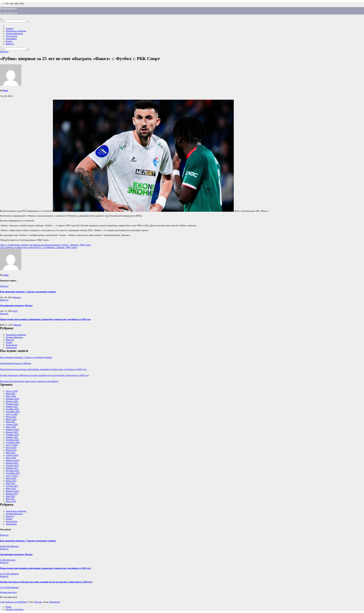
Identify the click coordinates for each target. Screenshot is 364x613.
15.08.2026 (5, 560)
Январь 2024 (12, 463)
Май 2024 (10, 452)
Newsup (38, 602)
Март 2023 (11, 488)
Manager (17, 297)
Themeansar (54, 602)
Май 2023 (10, 483)
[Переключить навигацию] (1, 18)
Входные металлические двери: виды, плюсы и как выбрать (29, 381)
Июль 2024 (11, 447)
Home (8, 607)
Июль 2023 (11, 478)
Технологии (11, 36)
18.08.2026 (5, 546)
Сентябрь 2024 (13, 442)
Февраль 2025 (12, 429)
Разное (9, 41)
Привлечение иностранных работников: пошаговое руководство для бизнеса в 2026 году (45, 319)
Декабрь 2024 (12, 434)
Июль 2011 (11, 501)
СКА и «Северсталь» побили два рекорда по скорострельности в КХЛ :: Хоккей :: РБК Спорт (45, 245)
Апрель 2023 (12, 486)
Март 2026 (11, 396)
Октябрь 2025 (12, 409)
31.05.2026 (5, 574)
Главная (9, 28)
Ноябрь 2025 (12, 406)
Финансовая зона (8, 8)
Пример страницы (14, 609)
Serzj (5, 90)
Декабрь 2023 (12, 465)
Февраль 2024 (12, 460)
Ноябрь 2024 (12, 437)
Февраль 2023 (12, 491)
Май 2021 (10, 499)
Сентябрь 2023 (13, 473)
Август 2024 (12, 445)
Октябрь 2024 (12, 440)
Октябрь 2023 (12, 470)
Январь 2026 (12, 401)
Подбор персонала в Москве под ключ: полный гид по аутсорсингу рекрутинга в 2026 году (44, 375)
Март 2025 (11, 427)
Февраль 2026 (12, 399)
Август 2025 (12, 414)
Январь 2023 (12, 493)
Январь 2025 (12, 432)
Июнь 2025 (11, 419)
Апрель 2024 (12, 455)
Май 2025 (10, 422)
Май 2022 (10, 496)
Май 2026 (10, 393)
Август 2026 (12, 391)
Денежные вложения (16, 31)
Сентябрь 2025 (13, 411)
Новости (10, 44)
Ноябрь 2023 (12, 468)
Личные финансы (14, 33)
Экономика (11, 38)
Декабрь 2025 (12, 404)
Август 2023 (12, 475)
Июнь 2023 (11, 481)
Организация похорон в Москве (16, 305)
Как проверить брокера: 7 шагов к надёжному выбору (28, 291)
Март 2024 (11, 458)
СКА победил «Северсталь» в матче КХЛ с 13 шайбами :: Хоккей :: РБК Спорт (38, 247)
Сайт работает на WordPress (13, 602)
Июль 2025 (11, 417)
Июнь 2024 (11, 450)
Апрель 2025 (12, 424)
